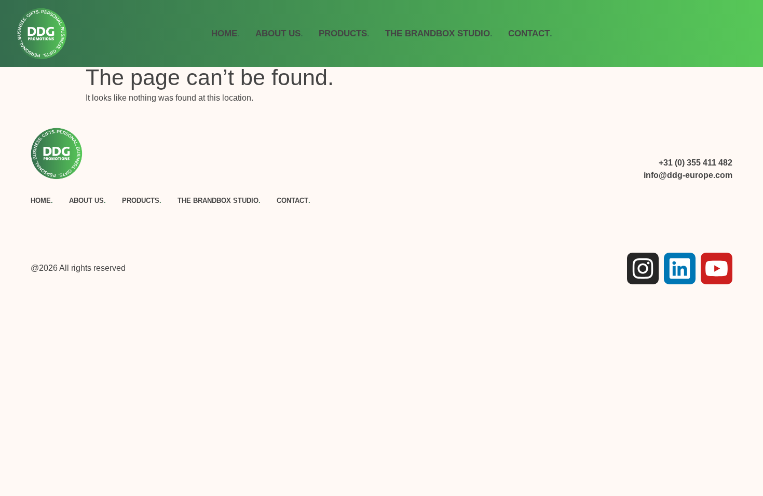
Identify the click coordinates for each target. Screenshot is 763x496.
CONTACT (530, 33)
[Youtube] (716, 268)
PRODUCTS (344, 33)
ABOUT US (279, 33)
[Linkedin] (680, 268)
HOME (225, 33)
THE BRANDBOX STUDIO (439, 33)
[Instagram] (643, 268)
